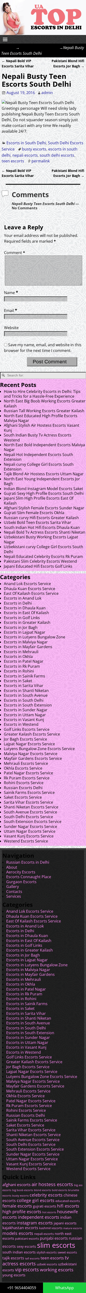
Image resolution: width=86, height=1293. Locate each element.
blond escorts (42, 1190)
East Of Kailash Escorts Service (31, 593)
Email (10, 310)
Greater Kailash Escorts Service (32, 734)
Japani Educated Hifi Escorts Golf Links (38, 566)
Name (11, 292)
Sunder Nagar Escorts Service (30, 826)
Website (11, 327)
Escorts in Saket (18, 680)
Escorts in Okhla (18, 656)
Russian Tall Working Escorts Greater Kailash (44, 410)
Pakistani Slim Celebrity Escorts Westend (40, 561)
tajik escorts (13, 1258)
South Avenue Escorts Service (30, 812)
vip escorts (27, 1269)
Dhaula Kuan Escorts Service (29, 588)
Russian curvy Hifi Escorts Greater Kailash (41, 517)
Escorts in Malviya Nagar (26, 642)
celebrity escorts (46, 1195)
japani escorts (65, 1223)
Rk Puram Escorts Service (26, 778)
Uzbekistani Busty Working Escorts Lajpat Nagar (41, 539)
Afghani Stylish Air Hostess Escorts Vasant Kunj (41, 428)
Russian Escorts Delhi (23, 787)
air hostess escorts (52, 1184)
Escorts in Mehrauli (21, 651)
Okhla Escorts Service (23, 768)
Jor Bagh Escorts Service (25, 739)
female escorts (17, 1206)
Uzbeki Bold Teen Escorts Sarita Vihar (37, 522)
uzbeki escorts (47, 1264)
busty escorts (34, 149)
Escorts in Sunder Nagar (26, 709)
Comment (14, 252)
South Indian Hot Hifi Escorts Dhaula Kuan (42, 527)
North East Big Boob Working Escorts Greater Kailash (45, 403)
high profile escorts (21, 1211)
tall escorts (32, 1258)
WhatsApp (64, 1287)
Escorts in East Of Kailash (26, 612)
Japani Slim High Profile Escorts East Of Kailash (38, 501)
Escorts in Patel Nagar (23, 661)
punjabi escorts (54, 1238)
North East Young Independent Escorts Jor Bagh (42, 481)
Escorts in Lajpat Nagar (24, 632)
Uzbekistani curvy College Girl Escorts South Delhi (43, 549)
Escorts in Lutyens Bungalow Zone (34, 637)
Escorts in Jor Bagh (21, 627)
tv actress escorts (35, 1260)
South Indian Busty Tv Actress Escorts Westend (37, 437)
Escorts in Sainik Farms (24, 676)
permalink (41, 161)
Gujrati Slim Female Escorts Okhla (34, 512)
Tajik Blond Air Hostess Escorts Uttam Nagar (44, 473)
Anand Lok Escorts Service (27, 583)
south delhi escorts (57, 155)
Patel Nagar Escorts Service (28, 773)
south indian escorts (19, 1252)
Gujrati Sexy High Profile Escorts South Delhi (44, 493)
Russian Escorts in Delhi (27, 862)
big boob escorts (22, 1190)
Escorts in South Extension (28, 705)
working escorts (56, 1270)
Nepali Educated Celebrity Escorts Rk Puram (43, 556)
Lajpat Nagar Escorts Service (29, 744)
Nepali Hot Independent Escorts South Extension (38, 457)
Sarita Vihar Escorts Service (28, 802)
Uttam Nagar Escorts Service (29, 831)
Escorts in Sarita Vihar (23, 685)
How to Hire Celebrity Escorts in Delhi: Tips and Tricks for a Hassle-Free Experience (42, 394)
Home (10, 47)
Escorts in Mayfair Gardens (28, 646)
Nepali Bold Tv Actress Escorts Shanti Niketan (44, 532)
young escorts (13, 1275)
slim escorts (56, 1245)
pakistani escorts (27, 1239)
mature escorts (72, 1228)
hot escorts (49, 1212)
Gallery (12, 886)
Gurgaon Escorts (21, 881)
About (11, 867)
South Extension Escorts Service (32, 821)
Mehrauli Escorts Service (26, 763)
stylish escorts (47, 1252)
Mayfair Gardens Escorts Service (33, 758)
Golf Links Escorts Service (26, 729)
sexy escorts (26, 1246)
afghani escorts (16, 1184)
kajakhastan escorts (20, 1227)
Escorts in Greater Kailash (27, 622)
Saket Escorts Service (23, 797)
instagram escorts (35, 1223)
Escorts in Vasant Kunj (24, 719)
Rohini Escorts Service (23, 782)
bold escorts (59, 1190)
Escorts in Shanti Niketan (26, 690)
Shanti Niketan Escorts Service (31, 807)
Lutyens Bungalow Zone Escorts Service (39, 748)
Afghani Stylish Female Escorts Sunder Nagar (44, 508)
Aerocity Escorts (20, 872)
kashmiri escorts (50, 1228)
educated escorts (67, 1201)
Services (13, 896)
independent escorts (38, 1217)
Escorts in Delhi (18, 603)
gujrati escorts (44, 1206)
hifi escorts (68, 1206)
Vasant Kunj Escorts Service (29, 836)
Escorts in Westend (21, 724)
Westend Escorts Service (26, 841)
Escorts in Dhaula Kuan (25, 608)
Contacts (14, 891)
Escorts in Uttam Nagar (25, 714)
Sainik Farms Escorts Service (29, 792)
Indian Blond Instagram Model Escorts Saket (43, 488)
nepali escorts (25, 155)
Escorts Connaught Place (28, 876)
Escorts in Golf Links (22, 617)
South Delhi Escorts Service (28, 816)
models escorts (17, 1233)
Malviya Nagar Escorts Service (30, 753)
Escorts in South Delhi (39, 47)
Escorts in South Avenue (26, 695)
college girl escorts (35, 1200)
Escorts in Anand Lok (22, 598)
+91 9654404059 (21, 1287)
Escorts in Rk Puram (22, 666)
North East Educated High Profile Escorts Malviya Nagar (40, 418)
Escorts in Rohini (19, 671)
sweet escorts (67, 1252)
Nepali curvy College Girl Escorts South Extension (39, 467)
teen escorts (13, 161)
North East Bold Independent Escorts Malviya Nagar (44, 447)
